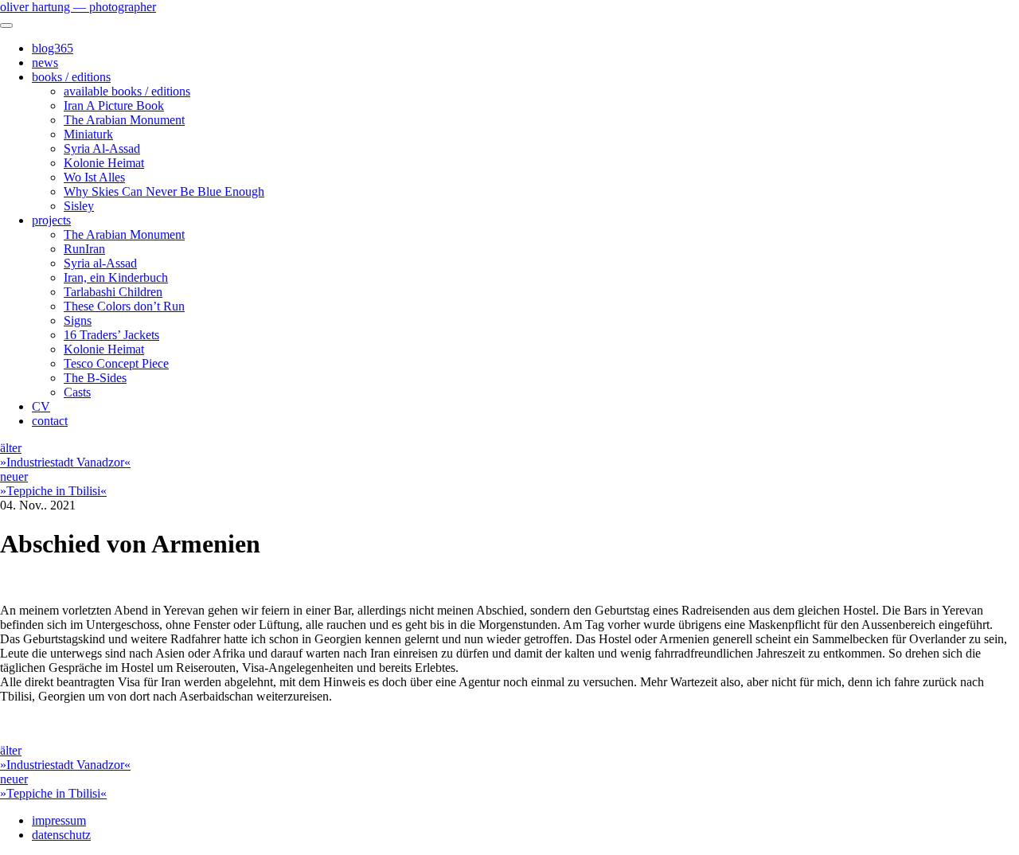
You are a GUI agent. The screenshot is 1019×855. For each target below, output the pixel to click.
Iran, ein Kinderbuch (116, 277)
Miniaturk (88, 134)
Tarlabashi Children (113, 292)
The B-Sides (95, 378)
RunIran (84, 249)
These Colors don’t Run (124, 306)
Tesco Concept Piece (116, 363)
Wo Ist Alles (94, 177)
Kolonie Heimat (104, 163)
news (45, 62)
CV (41, 406)
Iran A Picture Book (114, 105)
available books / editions (127, 91)
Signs (78, 320)
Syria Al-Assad (102, 148)
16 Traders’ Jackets (111, 335)
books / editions (71, 77)
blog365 (52, 48)
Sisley (79, 206)
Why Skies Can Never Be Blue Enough (164, 191)
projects (51, 220)
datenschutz (61, 834)
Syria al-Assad (100, 263)
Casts (77, 392)
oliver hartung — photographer (78, 7)
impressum (59, 820)
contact (50, 421)
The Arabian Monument (124, 120)
